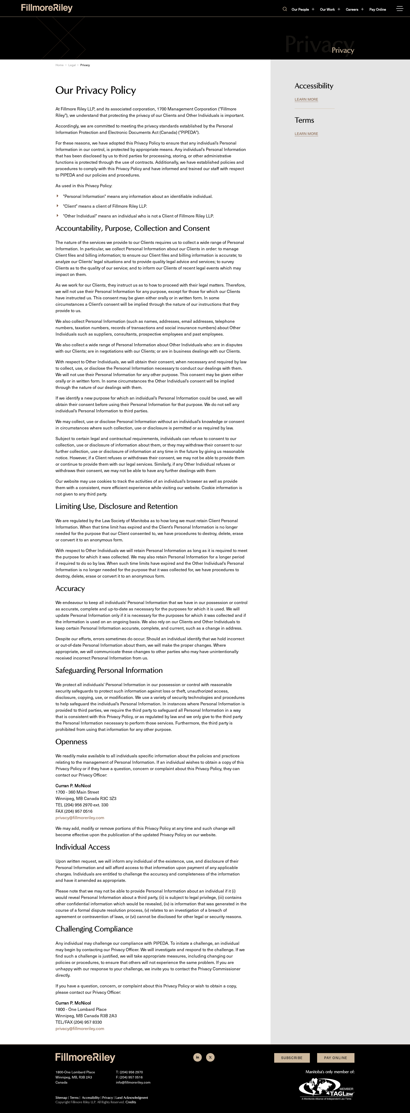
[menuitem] (303, 9)
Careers (352, 9)
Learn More (306, 99)
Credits (131, 1102)
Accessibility (314, 85)
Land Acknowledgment (132, 1098)
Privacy (107, 1098)
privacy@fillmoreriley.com (80, 817)
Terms (304, 120)
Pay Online (377, 9)
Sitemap (61, 1098)
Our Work (327, 9)
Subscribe (292, 1057)
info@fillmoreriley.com (133, 1082)
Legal (72, 65)
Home (60, 65)
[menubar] (339, 9)
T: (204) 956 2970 (129, 1072)
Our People (300, 9)
